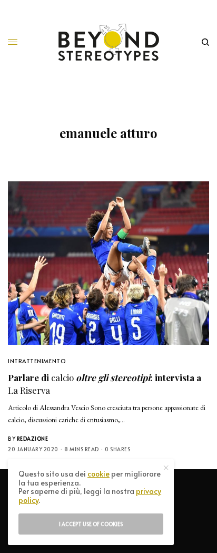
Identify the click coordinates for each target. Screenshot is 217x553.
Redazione (32, 438)
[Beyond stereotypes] (108, 42)
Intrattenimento (37, 361)
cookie (98, 474)
